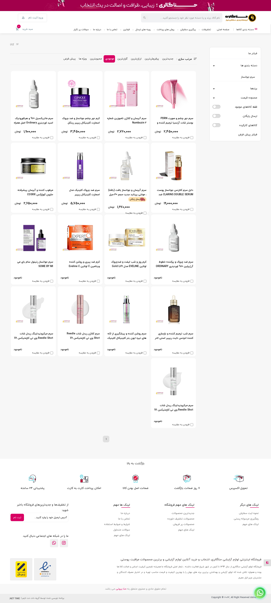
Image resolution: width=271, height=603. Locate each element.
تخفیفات (206, 29)
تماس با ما (112, 29)
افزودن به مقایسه (181, 137)
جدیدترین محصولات (183, 513)
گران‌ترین (122, 58)
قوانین (126, 29)
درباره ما (97, 29)
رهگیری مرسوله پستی (246, 518)
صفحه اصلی (223, 29)
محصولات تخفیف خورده (180, 518)
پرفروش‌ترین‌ (152, 58)
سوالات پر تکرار (81, 29)
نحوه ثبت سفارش (249, 513)
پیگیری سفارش (188, 29)
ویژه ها (83, 58)
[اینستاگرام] (64, 543)
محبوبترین (96, 58)
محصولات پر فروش (183, 524)
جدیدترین (167, 58)
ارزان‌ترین (136, 58)
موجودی (109, 58)
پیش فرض (69, 58)
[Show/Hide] (259, 592)
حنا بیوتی (121, 588)
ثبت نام (17, 517)
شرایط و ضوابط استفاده (117, 524)
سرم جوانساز (248, 77)
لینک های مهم (251, 524)
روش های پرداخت (165, 29)
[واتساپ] (54, 543)
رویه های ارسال (143, 29)
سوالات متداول (121, 529)
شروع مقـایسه (238, 594)
